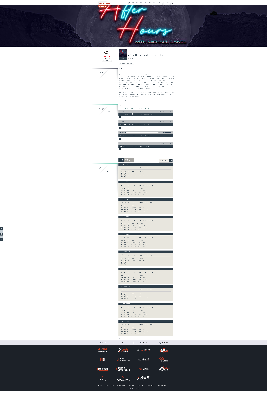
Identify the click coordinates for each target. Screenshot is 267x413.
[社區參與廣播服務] (164, 359)
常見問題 (132, 385)
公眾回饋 (165, 342)
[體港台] (123, 350)
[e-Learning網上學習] (123, 359)
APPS (154, 3)
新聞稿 (100, 385)
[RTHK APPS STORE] (102, 378)
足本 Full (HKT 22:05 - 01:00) (132, 171)
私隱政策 (141, 385)
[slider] (168, 111)
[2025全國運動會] (102, 350)
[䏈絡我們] (140, 342)
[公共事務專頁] (143, 359)
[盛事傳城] (164, 369)
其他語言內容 (162, 385)
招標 (113, 385)
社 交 (124, 342)
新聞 (140, 3)
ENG (165, 3)
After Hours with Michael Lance (135, 109)
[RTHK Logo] (103, 4)
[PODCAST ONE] (123, 378)
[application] (145, 111)
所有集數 (123, 58)
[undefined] (129, 2)
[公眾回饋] (160, 342)
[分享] (120, 342)
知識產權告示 (121, 385)
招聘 (107, 385)
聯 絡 (145, 342)
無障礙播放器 (151, 385)
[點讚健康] (143, 350)
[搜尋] (173, 2)
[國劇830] (102, 359)
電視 (132, 3)
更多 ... (120, 338)
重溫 (149, 3)
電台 (136, 3)
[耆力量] (143, 369)
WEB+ (145, 3)
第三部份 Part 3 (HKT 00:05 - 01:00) (134, 177)
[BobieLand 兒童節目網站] (164, 350)
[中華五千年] (143, 378)
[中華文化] (102, 369)
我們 (158, 3)
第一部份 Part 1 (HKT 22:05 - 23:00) (134, 173)
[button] (120, 111)
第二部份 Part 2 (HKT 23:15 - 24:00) (134, 175)
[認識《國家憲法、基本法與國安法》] (123, 369)
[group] (163, 111)
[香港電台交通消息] (100, 342)
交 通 (104, 342)
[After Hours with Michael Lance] (119, 117)
